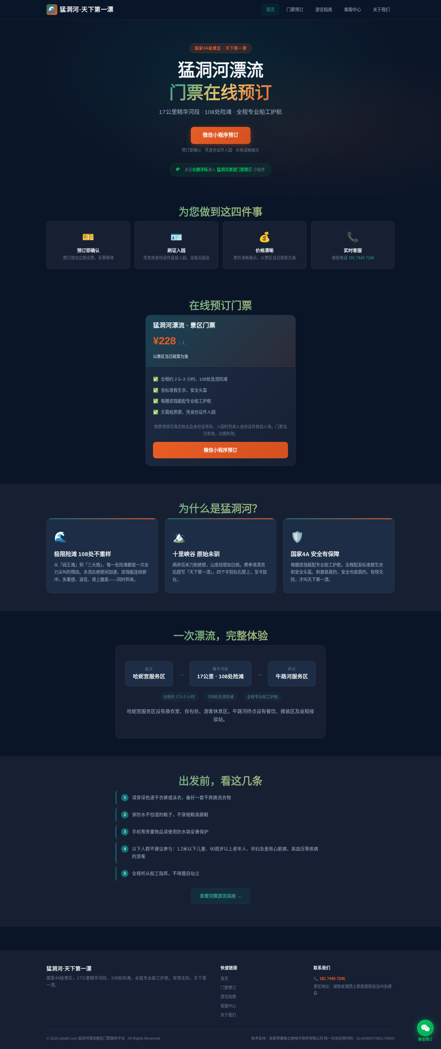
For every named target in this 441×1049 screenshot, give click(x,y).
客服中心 (352, 9)
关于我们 (381, 9)
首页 (270, 9)
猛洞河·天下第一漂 (81, 9)
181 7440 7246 (361, 258)
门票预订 (294, 9)
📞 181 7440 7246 (329, 978)
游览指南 (323, 9)
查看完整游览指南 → (221, 895)
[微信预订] (425, 1028)
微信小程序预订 (220, 135)
